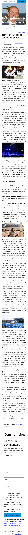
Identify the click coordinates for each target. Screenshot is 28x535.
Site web (6, 486)
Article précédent (22, 32)
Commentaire (8, 455)
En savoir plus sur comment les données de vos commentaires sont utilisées (13, 523)
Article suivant (5, 29)
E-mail (6, 479)
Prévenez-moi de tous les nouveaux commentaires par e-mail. (13, 504)
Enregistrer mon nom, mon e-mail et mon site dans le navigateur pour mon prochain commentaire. (14, 496)
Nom (6, 472)
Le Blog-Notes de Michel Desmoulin (12, 531)
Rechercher (21, 1)
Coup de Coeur (19, 43)
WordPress (18, 534)
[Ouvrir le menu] (14, 26)
